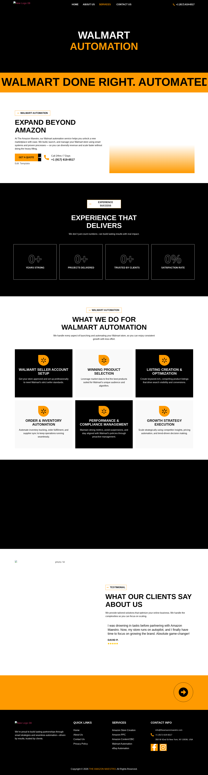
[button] (105, 4)
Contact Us (123, 4)
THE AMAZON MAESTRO (102, 769)
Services (105, 4)
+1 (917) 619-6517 (63, 159)
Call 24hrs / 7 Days (60, 156)
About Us (89, 4)
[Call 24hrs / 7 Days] (46, 157)
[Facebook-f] (154, 747)
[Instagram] (163, 747)
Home (75, 4)
